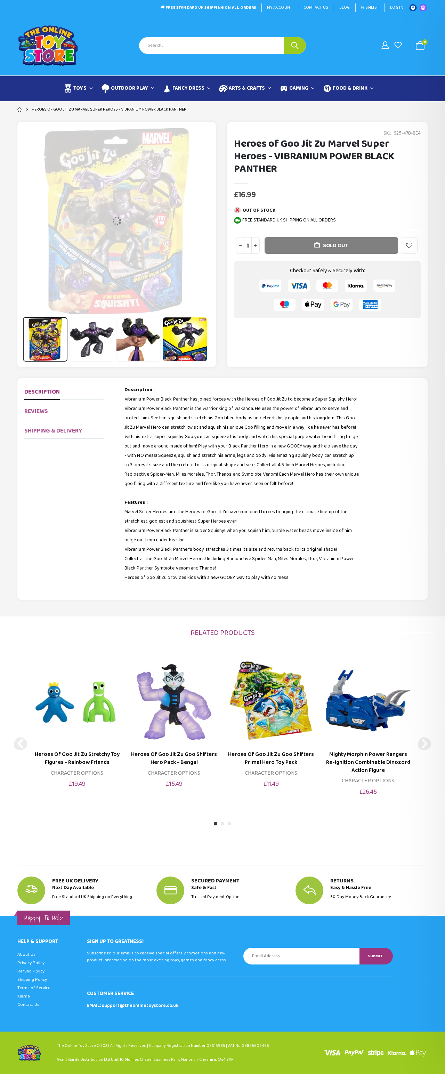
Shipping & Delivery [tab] (53, 431)
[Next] (424, 743)
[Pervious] (20, 743)
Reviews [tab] (36, 411)
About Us (26, 954)
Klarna (23, 996)
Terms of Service (33, 988)
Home (20, 109)
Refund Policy (30, 971)
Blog (344, 7)
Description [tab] (42, 392)
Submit (375, 956)
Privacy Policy (30, 963)
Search (295, 45)
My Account (280, 7)
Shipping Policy (32, 979)
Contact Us (316, 7)
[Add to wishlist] (409, 245)
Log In (396, 7)
